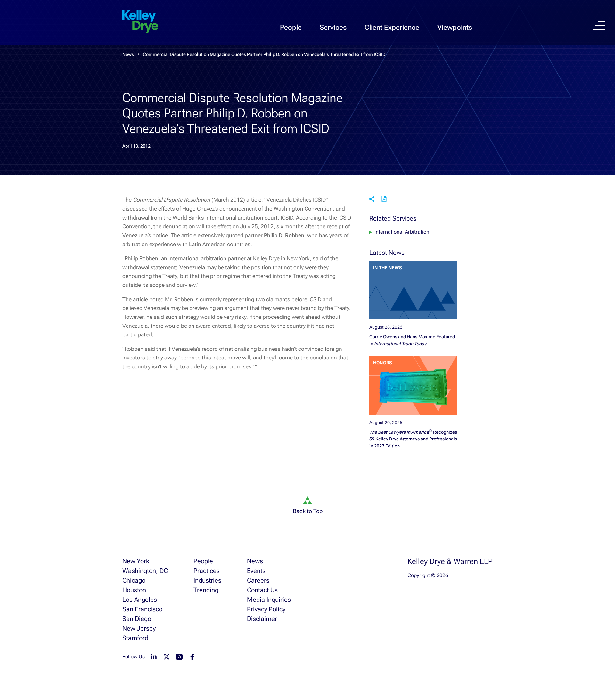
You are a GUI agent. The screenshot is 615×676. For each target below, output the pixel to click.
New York (135, 561)
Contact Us (262, 590)
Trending (205, 590)
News (255, 561)
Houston (134, 590)
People (291, 27)
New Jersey (139, 628)
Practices (206, 571)
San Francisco (142, 609)
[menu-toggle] (599, 25)
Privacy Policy (266, 609)
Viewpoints (454, 27)
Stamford (135, 638)
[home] (140, 21)
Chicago (133, 580)
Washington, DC (145, 571)
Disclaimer (262, 619)
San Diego (136, 619)
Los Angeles (139, 599)
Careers (258, 580)
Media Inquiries (269, 599)
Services (333, 27)
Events (256, 571)
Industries (207, 580)
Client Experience (392, 27)
